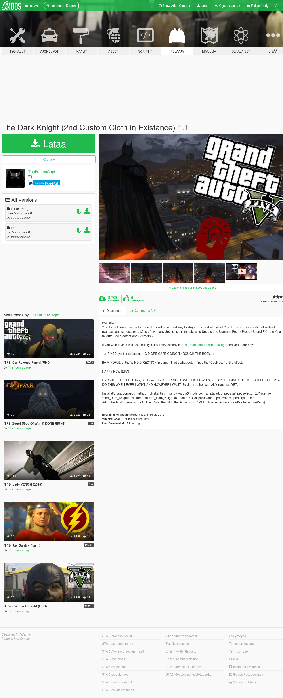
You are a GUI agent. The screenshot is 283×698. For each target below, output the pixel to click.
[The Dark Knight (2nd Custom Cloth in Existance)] (114, 273)
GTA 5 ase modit (113, 659)
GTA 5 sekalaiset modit (118, 690)
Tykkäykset (137, 300)
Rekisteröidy (259, 5)
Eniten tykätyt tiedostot (181, 651)
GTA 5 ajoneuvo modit (117, 643)
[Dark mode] (276, 5)
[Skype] (30, 176)
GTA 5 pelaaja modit (116, 674)
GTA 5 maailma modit (117, 682)
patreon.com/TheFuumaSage (205, 344)
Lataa (204, 5)
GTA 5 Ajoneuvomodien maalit (123, 651)
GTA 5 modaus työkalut (118, 636)
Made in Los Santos (16, 638)
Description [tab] (113, 310)
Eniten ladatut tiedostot (182, 659)
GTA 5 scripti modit (115, 666)
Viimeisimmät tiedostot (181, 636)
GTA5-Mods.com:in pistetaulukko (189, 674)
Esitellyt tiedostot (177, 643)
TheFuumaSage (42, 171)
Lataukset (114, 300)
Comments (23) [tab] (145, 310)
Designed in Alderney (17, 634)
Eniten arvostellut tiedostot (184, 666)
